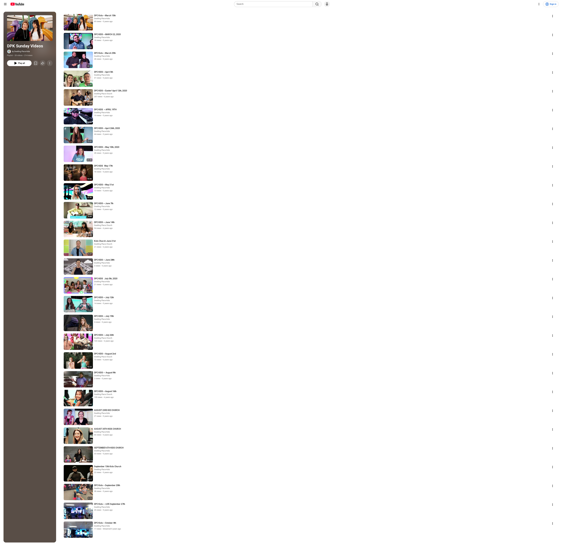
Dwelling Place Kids (102, 19)
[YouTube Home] (17, 4)
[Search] (317, 4)
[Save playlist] (36, 63)
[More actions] (50, 63)
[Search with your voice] (327, 4)
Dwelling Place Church (103, 94)
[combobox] (274, 4)
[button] (30, 28)
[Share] (43, 63)
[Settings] (539, 4)
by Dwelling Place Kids (21, 51)
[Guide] (5, 4)
